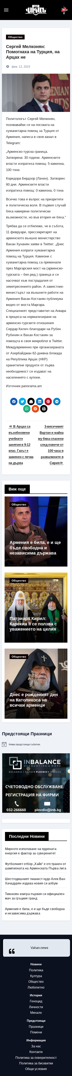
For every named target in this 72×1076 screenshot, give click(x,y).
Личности (36, 1007)
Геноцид (36, 1001)
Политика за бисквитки (36, 1063)
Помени (36, 1032)
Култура (36, 976)
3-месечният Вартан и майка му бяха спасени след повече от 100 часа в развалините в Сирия (50, 445)
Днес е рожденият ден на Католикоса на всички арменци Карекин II (34, 702)
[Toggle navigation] (14, 10)
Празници (36, 1026)
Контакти (36, 1052)
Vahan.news (39, 947)
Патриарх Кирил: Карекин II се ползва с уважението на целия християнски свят (33, 626)
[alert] (36, 744)
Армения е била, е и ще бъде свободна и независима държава (35, 548)
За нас (36, 1046)
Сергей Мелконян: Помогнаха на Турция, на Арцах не (33, 52)
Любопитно (36, 987)
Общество (15, 37)
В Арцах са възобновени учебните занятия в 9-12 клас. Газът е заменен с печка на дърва (21, 445)
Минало (36, 1012)
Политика (36, 970)
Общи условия (36, 1069)
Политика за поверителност (36, 1057)
